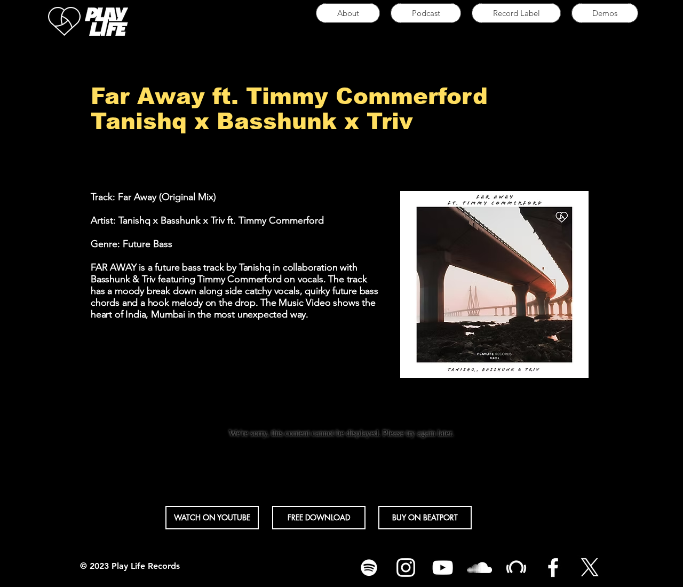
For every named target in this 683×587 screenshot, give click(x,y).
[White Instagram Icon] (405, 567)
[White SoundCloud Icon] (479, 567)
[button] (516, 13)
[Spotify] (369, 567)
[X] (589, 567)
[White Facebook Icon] (553, 567)
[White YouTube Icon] (442, 567)
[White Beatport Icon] (516, 567)
